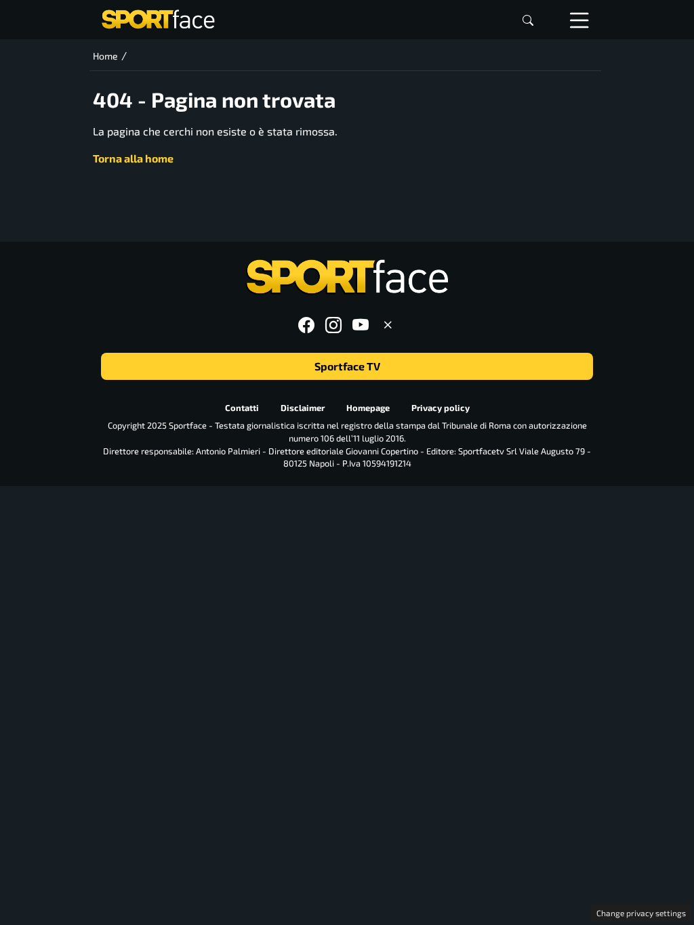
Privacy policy (440, 407)
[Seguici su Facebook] (306, 325)
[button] (528, 20)
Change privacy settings (641, 913)
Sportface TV (347, 366)
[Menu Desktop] (579, 19)
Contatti (242, 407)
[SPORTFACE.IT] (158, 18)
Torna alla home (133, 158)
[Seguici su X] (388, 325)
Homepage (368, 407)
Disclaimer (303, 407)
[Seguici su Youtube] (360, 325)
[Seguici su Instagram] (333, 325)
